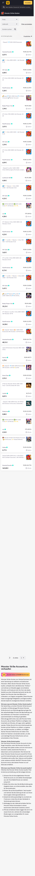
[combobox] (10, 19)
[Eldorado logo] (7, 2)
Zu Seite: (15, 658)
